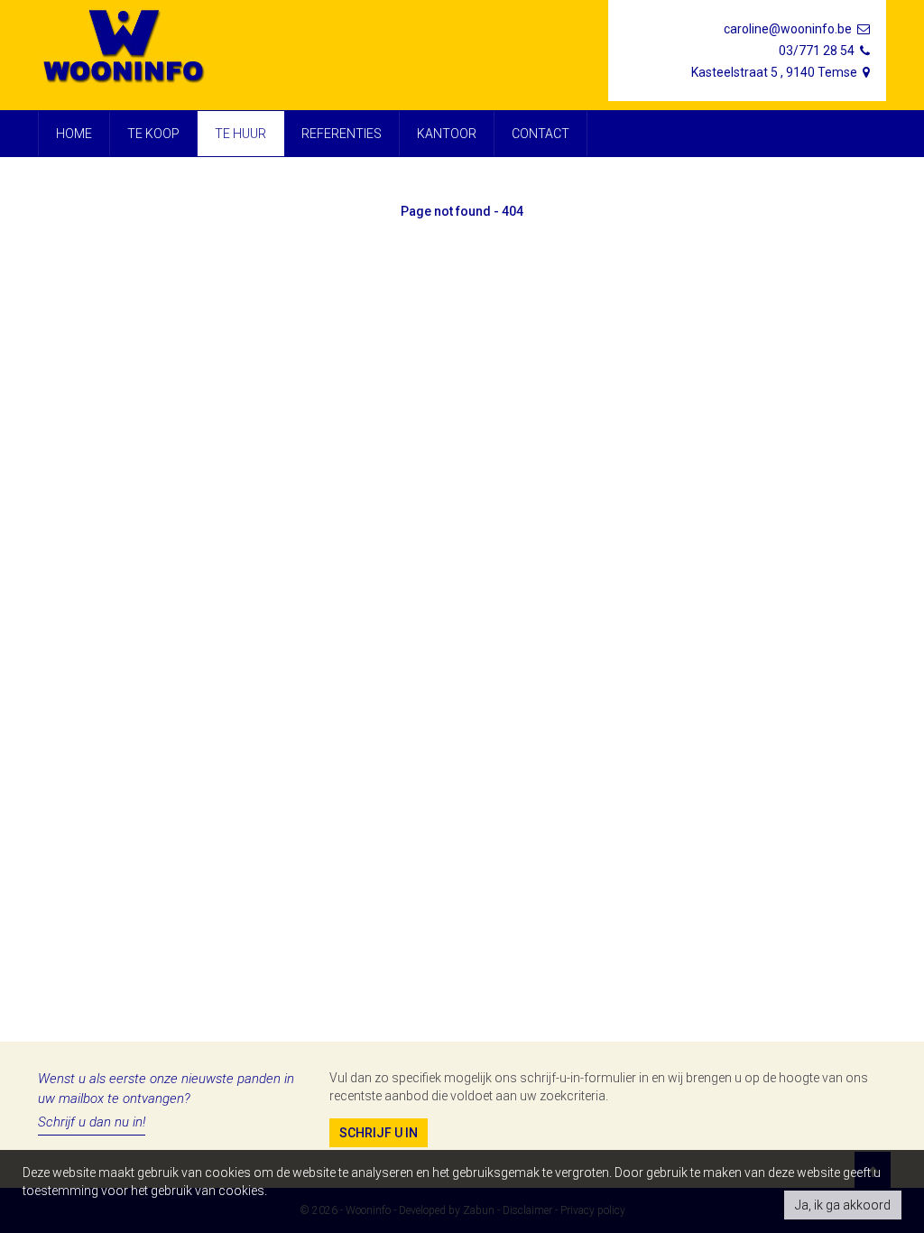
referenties (341, 133)
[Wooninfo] (126, 47)
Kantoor (446, 133)
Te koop (153, 133)
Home (74, 133)
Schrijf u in (378, 1133)
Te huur (240, 133)
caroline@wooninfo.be (789, 29)
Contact (540, 133)
